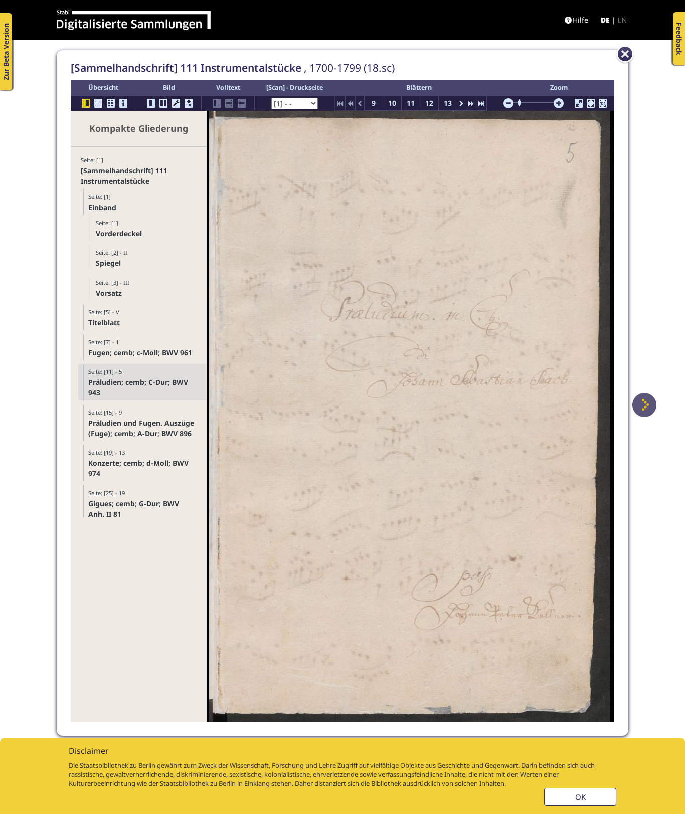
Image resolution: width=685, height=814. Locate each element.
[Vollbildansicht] (579, 103)
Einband (102, 207)
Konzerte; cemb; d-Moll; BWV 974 (138, 468)
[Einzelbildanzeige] (151, 103)
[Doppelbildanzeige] (163, 103)
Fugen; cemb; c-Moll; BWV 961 (140, 352)
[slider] (523, 103)
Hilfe (580, 20)
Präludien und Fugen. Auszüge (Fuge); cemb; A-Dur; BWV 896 (141, 428)
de (605, 20)
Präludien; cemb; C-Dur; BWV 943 (138, 387)
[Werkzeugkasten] (176, 103)
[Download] (189, 103)
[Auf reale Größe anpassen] (603, 103)
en (622, 20)
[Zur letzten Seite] (481, 103)
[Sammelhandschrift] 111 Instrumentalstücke (124, 176)
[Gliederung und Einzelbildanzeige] (86, 103)
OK (580, 797)
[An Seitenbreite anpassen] (591, 103)
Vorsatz (109, 293)
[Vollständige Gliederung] (98, 103)
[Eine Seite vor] (644, 405)
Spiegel (108, 263)
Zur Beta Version (6, 51)
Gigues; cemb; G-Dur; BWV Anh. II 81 (133, 509)
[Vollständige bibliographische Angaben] (123, 103)
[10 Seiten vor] (471, 103)
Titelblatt (104, 322)
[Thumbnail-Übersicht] (111, 103)
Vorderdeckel (119, 233)
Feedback (679, 38)
